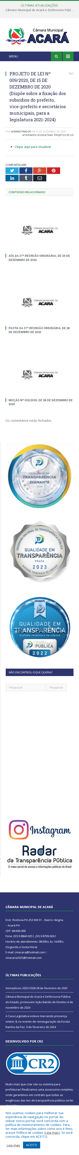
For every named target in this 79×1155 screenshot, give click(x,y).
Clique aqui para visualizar (33, 147)
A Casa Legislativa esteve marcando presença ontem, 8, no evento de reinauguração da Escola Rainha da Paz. (37, 1021)
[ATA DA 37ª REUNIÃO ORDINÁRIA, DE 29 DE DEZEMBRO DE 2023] (39, 230)
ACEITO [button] (31, 1145)
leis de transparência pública (45, 1100)
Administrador (21, 131)
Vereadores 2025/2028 (20, 988)
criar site (32, 1084)
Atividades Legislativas (37, 135)
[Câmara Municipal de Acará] (39, 35)
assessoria (52, 1089)
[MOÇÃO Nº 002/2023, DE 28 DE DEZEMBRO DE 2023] (39, 374)
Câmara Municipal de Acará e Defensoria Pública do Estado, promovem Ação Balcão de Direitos (40, 10)
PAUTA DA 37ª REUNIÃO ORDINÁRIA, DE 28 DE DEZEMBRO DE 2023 (39, 330)
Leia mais (52, 1132)
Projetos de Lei (64, 135)
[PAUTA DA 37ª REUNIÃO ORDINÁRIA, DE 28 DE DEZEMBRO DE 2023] (39, 302)
